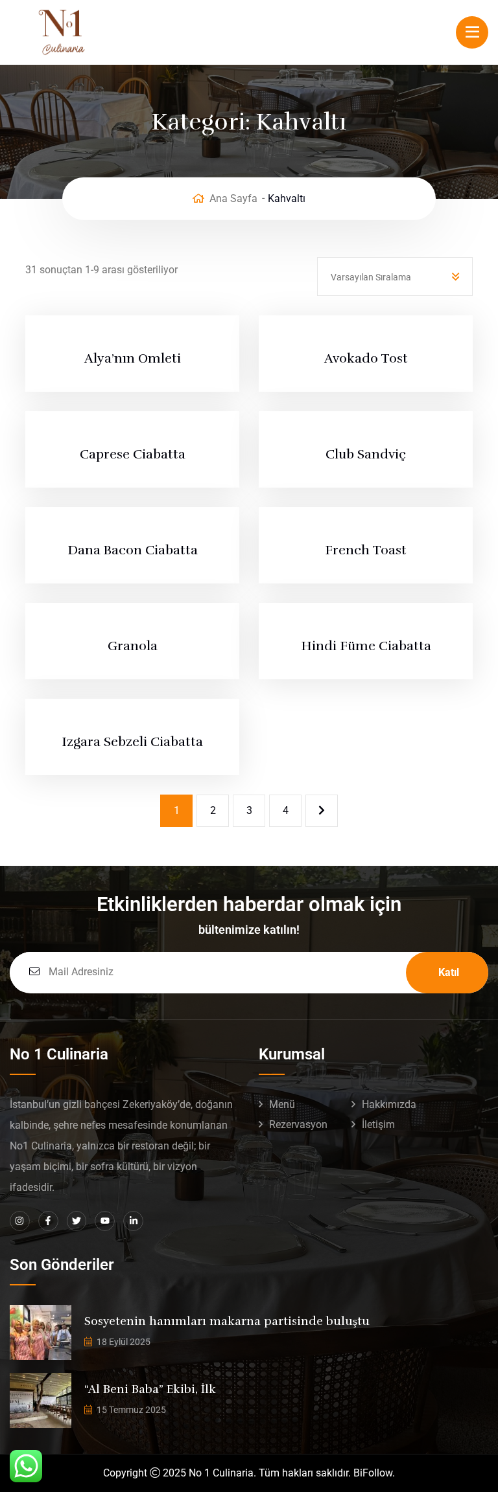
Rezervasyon (298, 1124)
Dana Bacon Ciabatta (132, 550)
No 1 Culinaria (221, 1473)
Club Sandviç (366, 454)
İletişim (378, 1124)
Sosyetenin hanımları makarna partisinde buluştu (227, 1321)
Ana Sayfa (233, 198)
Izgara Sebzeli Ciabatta (132, 742)
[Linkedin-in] (133, 1221)
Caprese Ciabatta (132, 454)
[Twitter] (77, 1221)
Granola (133, 646)
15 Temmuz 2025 (131, 1410)
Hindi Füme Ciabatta (366, 646)
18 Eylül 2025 (123, 1342)
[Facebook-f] (48, 1221)
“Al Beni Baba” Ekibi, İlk (150, 1389)
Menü (282, 1104)
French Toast (366, 550)
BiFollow (372, 1473)
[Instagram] (20, 1221)
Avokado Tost (366, 358)
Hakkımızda (389, 1104)
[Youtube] (105, 1221)
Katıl (448, 972)
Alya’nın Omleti (132, 358)
